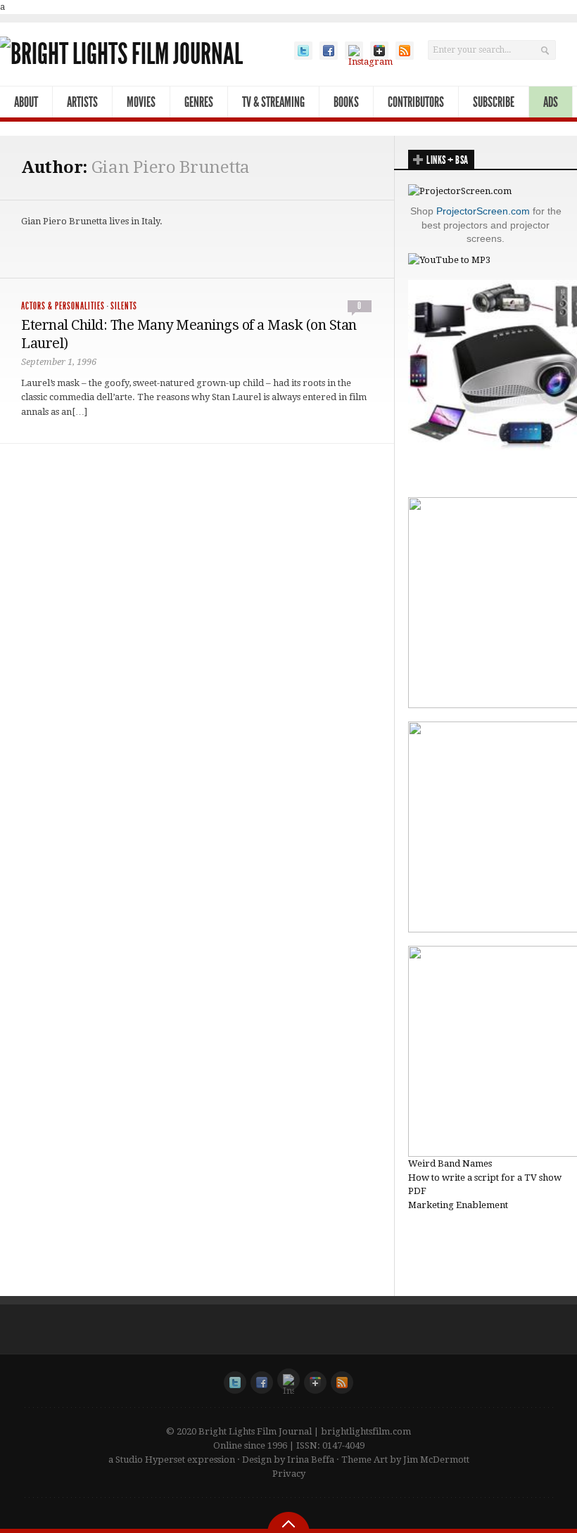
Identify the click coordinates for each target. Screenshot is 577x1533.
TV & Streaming (273, 102)
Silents (123, 306)
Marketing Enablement (458, 1205)
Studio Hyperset (150, 1459)
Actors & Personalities (63, 306)
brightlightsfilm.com (366, 1431)
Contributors (416, 102)
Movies (141, 102)
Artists (82, 102)
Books (346, 102)
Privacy (288, 1473)
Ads (550, 102)
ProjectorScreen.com (483, 211)
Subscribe (493, 102)
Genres (198, 102)
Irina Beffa (310, 1459)
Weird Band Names (450, 1163)
